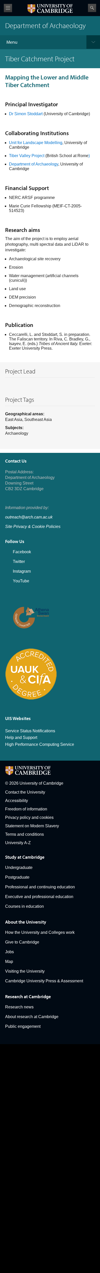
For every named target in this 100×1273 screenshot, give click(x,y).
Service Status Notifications (30, 731)
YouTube (21, 581)
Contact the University (25, 792)
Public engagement (23, 1026)
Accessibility (16, 800)
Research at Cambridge (28, 996)
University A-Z (18, 843)
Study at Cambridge (24, 857)
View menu (8, 8)
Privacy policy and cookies (29, 817)
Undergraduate (19, 867)
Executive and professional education (39, 896)
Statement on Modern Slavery (32, 826)
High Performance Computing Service (39, 744)
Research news (19, 1007)
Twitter (19, 561)
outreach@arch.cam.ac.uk (29, 517)
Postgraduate (17, 877)
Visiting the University (25, 971)
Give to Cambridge (22, 942)
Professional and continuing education (40, 887)
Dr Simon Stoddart (26, 114)
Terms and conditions (24, 834)
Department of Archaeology (33, 164)
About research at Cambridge (31, 1017)
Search (92, 8)
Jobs (9, 952)
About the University (25, 922)
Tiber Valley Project (26, 156)
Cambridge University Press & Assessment (44, 981)
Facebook (22, 552)
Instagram (22, 571)
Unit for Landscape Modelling (35, 142)
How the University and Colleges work (40, 932)
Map (9, 961)
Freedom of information (26, 809)
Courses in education (24, 906)
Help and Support (21, 737)
